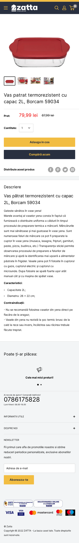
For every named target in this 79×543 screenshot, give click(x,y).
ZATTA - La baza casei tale (38, 530)
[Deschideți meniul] (6, 7)
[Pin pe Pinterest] (58, 169)
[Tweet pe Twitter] (65, 169)
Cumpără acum (39, 154)
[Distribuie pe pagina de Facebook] (50, 169)
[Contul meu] (64, 8)
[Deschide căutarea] (57, 8)
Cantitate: (10, 128)
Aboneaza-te (19, 480)
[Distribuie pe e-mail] (72, 169)
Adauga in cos (39, 142)
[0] (72, 8)
